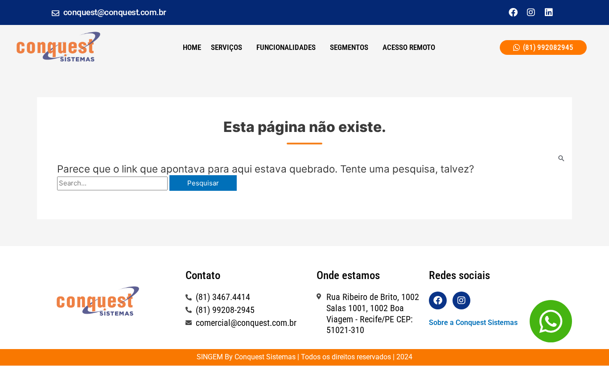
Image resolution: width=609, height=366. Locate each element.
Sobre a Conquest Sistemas (473, 322)
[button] (228, 47)
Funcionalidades (286, 47)
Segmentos (349, 47)
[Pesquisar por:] (113, 183)
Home (192, 47)
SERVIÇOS (226, 47)
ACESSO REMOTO (409, 47)
